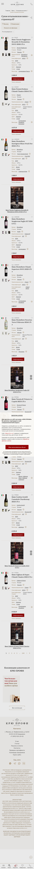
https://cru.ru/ (9, 433)
